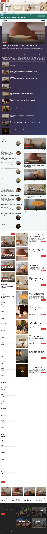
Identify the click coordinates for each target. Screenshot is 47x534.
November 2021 (3, 429)
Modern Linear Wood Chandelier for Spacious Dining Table (22, 115)
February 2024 (3, 375)
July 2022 (2, 420)
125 (31, 379)
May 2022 (2, 422)
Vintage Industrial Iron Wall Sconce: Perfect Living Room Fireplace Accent (25, 122)
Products (11, 14)
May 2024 (2, 368)
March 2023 (2, 401)
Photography (28, 14)
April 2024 (2, 370)
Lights (2, 454)
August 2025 (3, 332)
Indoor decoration (4, 452)
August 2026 (3, 304)
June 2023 (2, 394)
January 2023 (3, 406)
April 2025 (2, 342)
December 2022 (3, 408)
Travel (24, 14)
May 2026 (2, 311)
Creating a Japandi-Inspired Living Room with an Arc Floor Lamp (40, 5)
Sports (20, 14)
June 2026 (2, 309)
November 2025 (3, 325)
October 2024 (3, 356)
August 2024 (3, 361)
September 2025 (3, 330)
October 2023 (3, 384)
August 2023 (3, 389)
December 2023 (3, 380)
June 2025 (2, 337)
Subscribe (2, 513)
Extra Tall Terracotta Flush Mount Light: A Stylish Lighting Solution (20, 45)
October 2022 (3, 413)
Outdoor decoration (4, 457)
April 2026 (2, 313)
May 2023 (2, 396)
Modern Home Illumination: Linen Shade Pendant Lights (21, 93)
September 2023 (3, 387)
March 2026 (2, 316)
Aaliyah (3, 47)
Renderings (3, 17)
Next (35, 379)
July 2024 (2, 363)
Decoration (6, 14)
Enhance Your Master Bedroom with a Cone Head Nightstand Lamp (38, 54)
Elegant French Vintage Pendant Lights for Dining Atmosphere (22, 100)
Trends (8, 17)
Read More (43, 241)
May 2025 (2, 339)
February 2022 (3, 427)
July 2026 (2, 306)
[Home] (2, 15)
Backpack (2, 440)
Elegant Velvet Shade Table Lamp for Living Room (20, 107)
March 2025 (2, 344)
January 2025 (3, 349)
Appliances (2, 438)
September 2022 (3, 415)
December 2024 (3, 351)
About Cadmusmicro (21, 17)
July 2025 (2, 335)
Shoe (1, 466)
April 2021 (2, 434)
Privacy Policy (13, 17)
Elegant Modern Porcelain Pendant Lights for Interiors (21, 85)
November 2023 (3, 382)
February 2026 (3, 318)
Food (17, 14)
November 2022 (3, 410)
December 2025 (3, 323)
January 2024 (3, 377)
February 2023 (3, 403)
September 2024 (3, 358)
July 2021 (2, 432)
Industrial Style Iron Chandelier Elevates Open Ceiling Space (22, 129)
